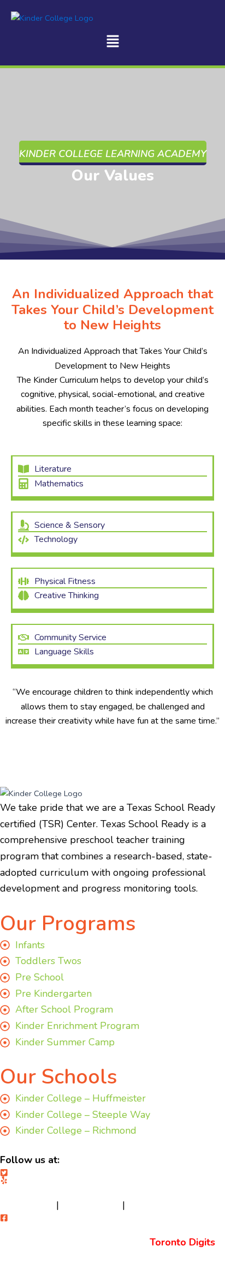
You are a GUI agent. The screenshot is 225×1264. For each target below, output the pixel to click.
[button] (112, 43)
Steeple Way (91, 1205)
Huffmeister (27, 1205)
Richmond (150, 1205)
